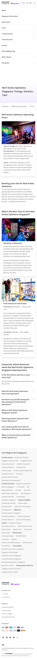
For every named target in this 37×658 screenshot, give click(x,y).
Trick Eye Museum (8, 467)
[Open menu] (34, 3)
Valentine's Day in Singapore (11, 559)
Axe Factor (27, 490)
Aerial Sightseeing (8, 51)
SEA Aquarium (6, 510)
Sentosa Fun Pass (8, 474)
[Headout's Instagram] (7, 637)
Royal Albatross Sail (8, 526)
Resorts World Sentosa (9, 477)
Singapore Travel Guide (10, 552)
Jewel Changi (6, 470)
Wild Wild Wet (21, 536)
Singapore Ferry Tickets (10, 572)
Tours (4, 28)
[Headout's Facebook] (14, 637)
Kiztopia (14, 539)
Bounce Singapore (8, 487)
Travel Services (7, 39)
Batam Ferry (17, 529)
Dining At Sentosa (8, 497)
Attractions (6, 22)
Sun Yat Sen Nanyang (23, 520)
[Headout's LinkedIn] (3, 637)
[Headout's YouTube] (10, 637)
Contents (9, 653)
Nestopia (19, 474)
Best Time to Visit (7, 565)
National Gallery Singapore (11, 513)
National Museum (24, 516)
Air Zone (18, 490)
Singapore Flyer (26, 461)
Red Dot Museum (7, 520)
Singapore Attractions (10, 16)
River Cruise (6, 533)
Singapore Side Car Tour (10, 461)
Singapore (5, 106)
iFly (28, 487)
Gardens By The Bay (21, 457)
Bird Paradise (22, 503)
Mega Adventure (7, 490)
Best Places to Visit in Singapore (13, 549)
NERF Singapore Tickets (19, 106)
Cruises (4, 45)
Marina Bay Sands (8, 464)
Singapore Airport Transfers (11, 569)
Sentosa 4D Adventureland (11, 542)
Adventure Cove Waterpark (11, 480)
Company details (7, 607)
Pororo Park (6, 546)
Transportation (7, 33)
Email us (6, 597)
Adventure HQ (27, 542)
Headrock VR (20, 467)
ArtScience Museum (8, 516)
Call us (6, 594)
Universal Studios (8, 536)
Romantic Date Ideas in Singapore (13, 562)
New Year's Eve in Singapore (11, 556)
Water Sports (6, 57)
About (4, 10)
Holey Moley (20, 497)
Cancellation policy (8, 617)
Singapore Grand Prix (23, 484)
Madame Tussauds (23, 464)
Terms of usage (7, 614)
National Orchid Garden (22, 506)
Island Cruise (6, 529)
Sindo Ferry (28, 529)
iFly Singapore (26, 493)
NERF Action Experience (10, 493)
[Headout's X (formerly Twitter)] (17, 637)
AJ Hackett (20, 487)
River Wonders (7, 506)
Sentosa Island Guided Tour (22, 470)
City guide (5, 63)
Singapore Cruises (14, 523)
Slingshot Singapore (9, 500)
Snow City (5, 539)
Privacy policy (6, 610)
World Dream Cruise (25, 526)
